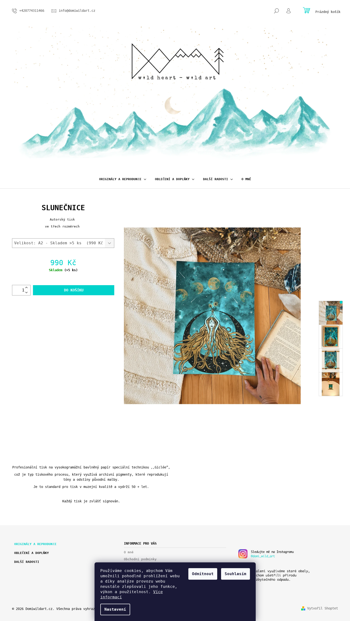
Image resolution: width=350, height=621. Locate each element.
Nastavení (115, 609)
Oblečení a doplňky (31, 553)
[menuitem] (123, 179)
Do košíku (73, 290)
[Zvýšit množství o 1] (26, 287)
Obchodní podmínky (140, 559)
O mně (129, 552)
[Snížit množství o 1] (26, 292)
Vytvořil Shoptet (322, 608)
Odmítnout (203, 574)
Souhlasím (235, 574)
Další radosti (26, 562)
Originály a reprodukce (35, 544)
